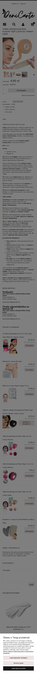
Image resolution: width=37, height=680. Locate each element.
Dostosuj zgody (18, 663)
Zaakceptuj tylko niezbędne (18, 658)
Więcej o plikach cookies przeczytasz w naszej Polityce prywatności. (18, 652)
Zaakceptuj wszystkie (18, 668)
